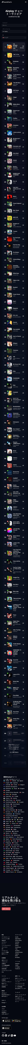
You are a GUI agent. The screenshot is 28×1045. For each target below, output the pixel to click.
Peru (19, 841)
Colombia (13, 794)
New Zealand (19, 837)
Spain (6, 858)
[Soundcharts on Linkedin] (6, 1035)
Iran (14, 819)
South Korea (17, 856)
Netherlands (16, 835)
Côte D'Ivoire (8, 800)
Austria (14, 784)
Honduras (16, 814)
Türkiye (19, 864)
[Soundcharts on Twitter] (12, 1035)
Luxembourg (15, 827)
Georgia (19, 810)
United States (19, 868)
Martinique (7, 831)
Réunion (7, 848)
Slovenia (14, 854)
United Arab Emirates (17, 866)
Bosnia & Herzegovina (10, 786)
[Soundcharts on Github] (3, 1035)
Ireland (20, 819)
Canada (7, 790)
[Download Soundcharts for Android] (16, 1020)
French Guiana (8, 808)
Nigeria (6, 839)
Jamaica (18, 821)
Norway (7, 841)
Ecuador (20, 802)
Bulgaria (21, 788)
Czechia (13, 798)
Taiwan (6, 862)
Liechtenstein (15, 825)
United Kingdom (9, 868)
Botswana (7, 788)
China (6, 794)
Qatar (6, 847)
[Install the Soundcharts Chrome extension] (14, 1028)
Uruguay (7, 870)
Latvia (19, 823)
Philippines (7, 843)
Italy (12, 821)
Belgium (21, 784)
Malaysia (7, 829)
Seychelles (7, 852)
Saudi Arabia (8, 850)
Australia (7, 784)
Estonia (6, 804)
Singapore (16, 852)
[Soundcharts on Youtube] (14, 1035)
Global (6, 780)
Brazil (14, 788)
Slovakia (7, 854)
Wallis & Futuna (9, 872)
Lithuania (7, 827)
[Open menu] (25, 2)
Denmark (16, 800)
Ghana (14, 812)
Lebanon (7, 825)
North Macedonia (16, 839)
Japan (6, 823)
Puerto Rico (15, 845)
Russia (20, 847)
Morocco (7, 835)
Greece (21, 812)
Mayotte (15, 831)
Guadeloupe (8, 814)
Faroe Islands (15, 804)
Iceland (14, 817)
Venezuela (15, 870)
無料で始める (6, 909)
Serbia (16, 850)
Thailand (13, 862)
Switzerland (15, 860)
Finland (6, 806)
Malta (13, 829)
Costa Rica (7, 796)
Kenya (12, 823)
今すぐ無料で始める (14, 752)
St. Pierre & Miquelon (16, 858)
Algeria (20, 780)
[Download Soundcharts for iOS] (6, 1020)
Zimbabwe (18, 872)
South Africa (8, 856)
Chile (21, 792)
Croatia (15, 796)
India (20, 817)
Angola (6, 782)
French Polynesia (9, 810)
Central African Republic (11, 792)
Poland (15, 843)
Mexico (6, 833)
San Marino (15, 848)
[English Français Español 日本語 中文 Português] (5, 1041)
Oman (13, 841)
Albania (13, 780)
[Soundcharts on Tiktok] (9, 1035)
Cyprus (6, 798)
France (13, 806)
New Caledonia (8, 837)
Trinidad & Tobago (9, 864)
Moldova (13, 833)
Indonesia (7, 819)
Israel (6, 821)
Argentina (14, 782)
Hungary (7, 817)
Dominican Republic (10, 802)
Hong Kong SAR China (11, 815)
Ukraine (7, 866)
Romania (13, 847)
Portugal (7, 845)
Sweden (7, 860)
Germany (7, 812)
